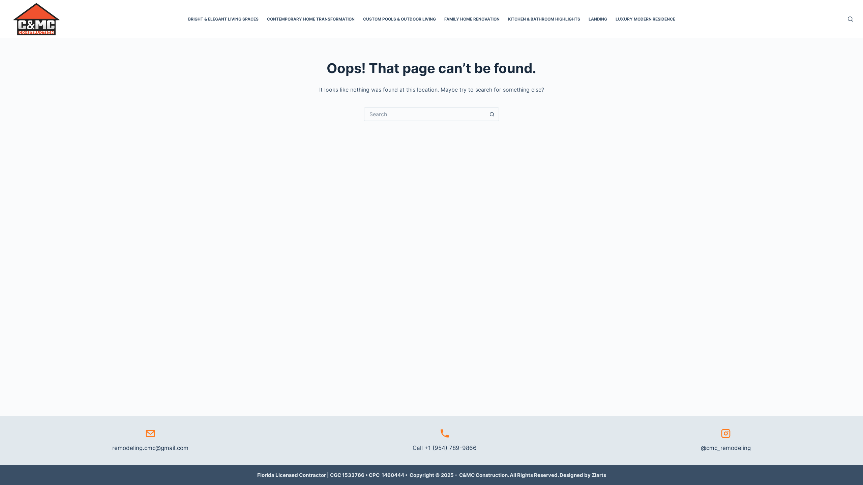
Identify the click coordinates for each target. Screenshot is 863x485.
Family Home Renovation (472, 19)
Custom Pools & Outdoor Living (399, 19)
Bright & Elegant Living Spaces (223, 19)
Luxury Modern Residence (645, 19)
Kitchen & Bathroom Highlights (544, 19)
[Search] (850, 19)
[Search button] (492, 114)
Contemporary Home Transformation (311, 19)
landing (598, 19)
